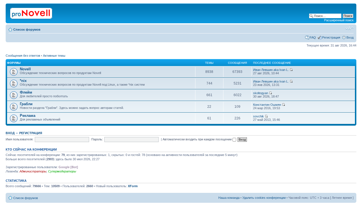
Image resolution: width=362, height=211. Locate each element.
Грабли (26, 104)
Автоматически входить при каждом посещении (197, 139)
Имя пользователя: (19, 139)
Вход (350, 37)
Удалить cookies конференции (264, 197)
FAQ (313, 37)
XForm (133, 186)
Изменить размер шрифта (349, 28)
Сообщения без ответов (23, 55)
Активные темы (54, 55)
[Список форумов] (31, 12)
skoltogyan (260, 93)
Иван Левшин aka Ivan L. (271, 69)
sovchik (258, 116)
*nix (23, 81)
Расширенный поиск (339, 20)
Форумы (14, 62)
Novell (25, 69)
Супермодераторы (62, 171)
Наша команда (229, 197)
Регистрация (331, 37)
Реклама (27, 115)
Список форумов (26, 29)
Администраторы (33, 171)
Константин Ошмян (267, 104)
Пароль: (97, 139)
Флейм (26, 92)
